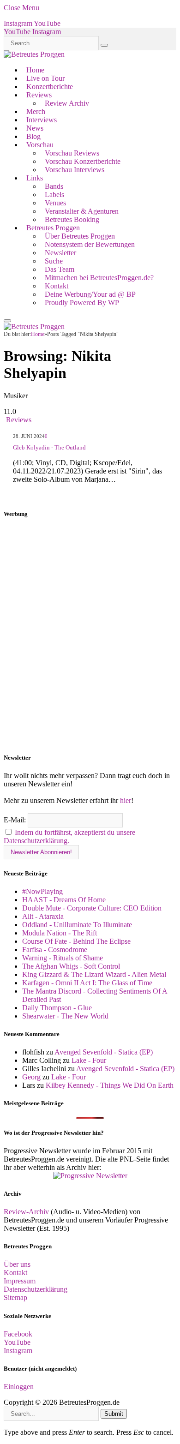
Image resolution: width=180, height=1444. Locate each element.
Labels (54, 194)
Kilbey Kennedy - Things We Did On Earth (110, 1085)
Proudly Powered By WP (82, 302)
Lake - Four (89, 1060)
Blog (33, 136)
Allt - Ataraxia (43, 916)
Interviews (41, 120)
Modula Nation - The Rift (59, 933)
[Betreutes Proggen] (34, 54)
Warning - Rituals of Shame (62, 958)
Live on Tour (45, 78)
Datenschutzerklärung (35, 1289)
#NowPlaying (42, 891)
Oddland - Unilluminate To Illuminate (77, 925)
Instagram (18, 1350)
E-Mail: (16, 820)
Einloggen (19, 1386)
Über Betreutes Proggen (80, 236)
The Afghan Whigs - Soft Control (71, 966)
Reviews (39, 95)
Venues (55, 203)
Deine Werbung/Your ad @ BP (90, 294)
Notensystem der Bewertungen (90, 244)
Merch (35, 111)
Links (34, 178)
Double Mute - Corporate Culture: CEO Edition (92, 908)
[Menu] (7, 320)
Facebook (18, 1334)
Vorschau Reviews (72, 153)
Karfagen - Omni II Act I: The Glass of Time (87, 983)
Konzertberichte (49, 86)
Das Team (59, 269)
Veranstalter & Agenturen (82, 211)
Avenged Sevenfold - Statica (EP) (103, 1052)
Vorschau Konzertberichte (82, 161)
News (34, 128)
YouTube (17, 1342)
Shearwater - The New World (65, 1016)
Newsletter (60, 253)
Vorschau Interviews (74, 170)
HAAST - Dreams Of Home (64, 900)
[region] (90, 636)
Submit (113, 1413)
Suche (54, 261)
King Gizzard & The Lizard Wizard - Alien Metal (94, 974)
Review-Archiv (26, 1212)
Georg (31, 1077)
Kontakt (56, 286)
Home (35, 70)
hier (125, 800)
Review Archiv (67, 103)
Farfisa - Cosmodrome (54, 949)
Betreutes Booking (72, 219)
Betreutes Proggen (53, 228)
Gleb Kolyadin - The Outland (49, 447)
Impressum (20, 1281)
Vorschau (40, 145)
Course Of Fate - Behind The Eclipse (76, 941)
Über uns (17, 1264)
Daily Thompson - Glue (57, 1008)
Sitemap (15, 1297)
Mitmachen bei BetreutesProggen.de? (99, 278)
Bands (54, 186)
